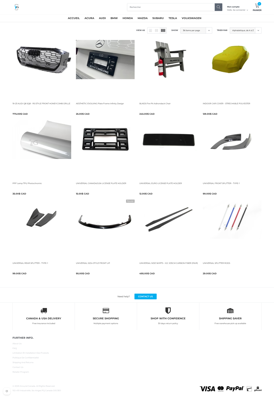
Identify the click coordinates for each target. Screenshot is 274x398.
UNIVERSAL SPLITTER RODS (216, 263)
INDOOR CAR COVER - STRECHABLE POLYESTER (226, 103)
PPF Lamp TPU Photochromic (27, 183)
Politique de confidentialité (26, 357)
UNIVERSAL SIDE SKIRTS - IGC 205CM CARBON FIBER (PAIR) (168, 263)
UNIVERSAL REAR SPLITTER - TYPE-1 (30, 263)
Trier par (222, 30)
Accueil (74, 18)
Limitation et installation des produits (31, 353)
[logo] (16, 7)
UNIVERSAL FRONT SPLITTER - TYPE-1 (221, 183)
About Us (17, 343)
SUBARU (158, 18)
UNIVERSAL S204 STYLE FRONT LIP (93, 263)
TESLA (173, 18)
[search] (218, 7)
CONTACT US (145, 296)
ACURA (89, 18)
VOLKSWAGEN (191, 18)
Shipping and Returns (23, 362)
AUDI (102, 18)
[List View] (150, 30)
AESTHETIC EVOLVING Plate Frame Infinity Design (100, 103)
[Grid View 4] (163, 30)
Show (174, 30)
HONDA (128, 18)
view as (140, 30)
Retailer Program (21, 372)
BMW (114, 18)
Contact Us (18, 367)
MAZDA (143, 18)
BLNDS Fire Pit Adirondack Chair (155, 103)
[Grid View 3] (156, 30)
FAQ (15, 348)
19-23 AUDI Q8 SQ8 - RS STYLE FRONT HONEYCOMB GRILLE (41, 103)
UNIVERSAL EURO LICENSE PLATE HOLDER (160, 183)
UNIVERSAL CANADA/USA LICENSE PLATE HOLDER (101, 183)
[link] (42, 69)
